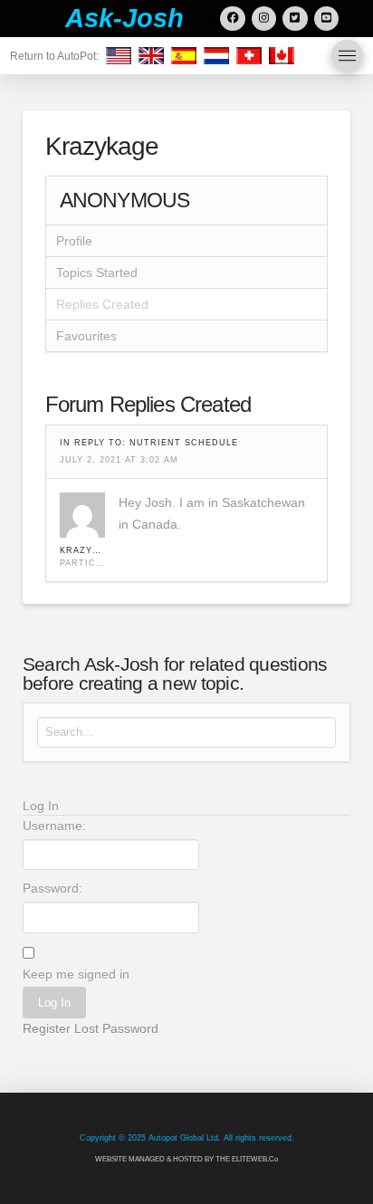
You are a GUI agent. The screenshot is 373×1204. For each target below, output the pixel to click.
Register (47, 1028)
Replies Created (102, 304)
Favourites (86, 336)
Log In (54, 1002)
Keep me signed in (76, 974)
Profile (74, 241)
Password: (52, 888)
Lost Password (116, 1028)
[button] (347, 56)
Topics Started (97, 272)
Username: (54, 825)
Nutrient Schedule (183, 442)
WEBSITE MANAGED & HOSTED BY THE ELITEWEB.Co (186, 1159)
